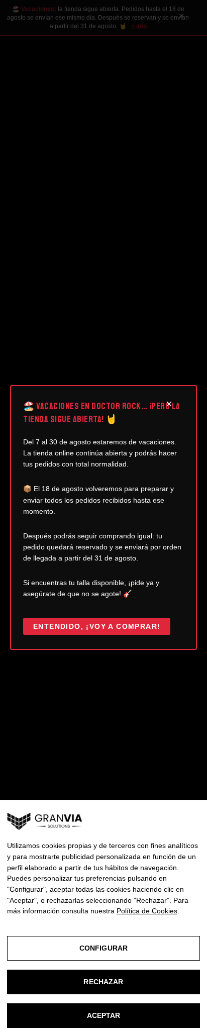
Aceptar (104, 1015)
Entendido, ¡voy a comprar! (96, 626)
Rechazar (103, 982)
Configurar (103, 948)
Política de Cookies (147, 911)
